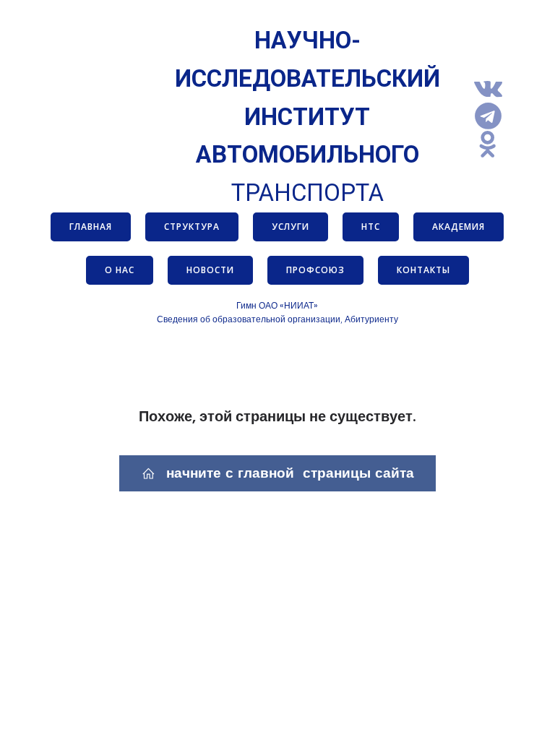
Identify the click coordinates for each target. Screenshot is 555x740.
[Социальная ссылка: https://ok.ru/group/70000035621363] (493, 145)
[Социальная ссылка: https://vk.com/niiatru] (493, 88)
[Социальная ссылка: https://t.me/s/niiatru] (493, 117)
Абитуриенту (371, 319)
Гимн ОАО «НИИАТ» (277, 305)
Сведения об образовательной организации (248, 319)
